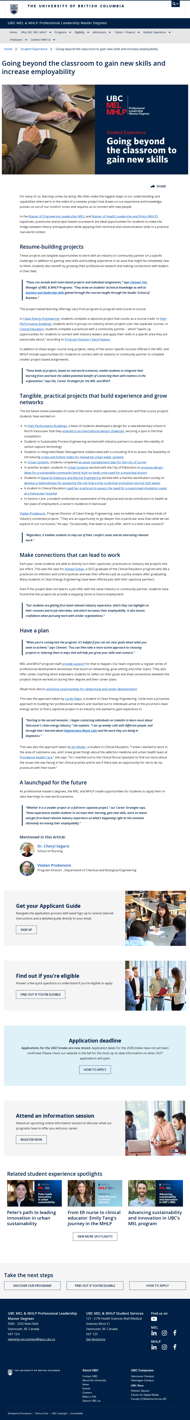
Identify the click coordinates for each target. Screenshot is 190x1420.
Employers (16, 39)
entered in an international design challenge (93, 431)
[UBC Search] (175, 5)
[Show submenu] (50, 32)
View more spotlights (95, 1236)
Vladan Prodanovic (32, 513)
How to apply (95, 1070)
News (85, 1384)
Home (13, 32)
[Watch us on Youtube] (154, 1318)
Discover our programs (32, 1286)
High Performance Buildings (47, 426)
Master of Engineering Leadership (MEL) (57, 216)
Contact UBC (90, 1376)
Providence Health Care (36, 757)
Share (161, 186)
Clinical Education (32, 329)
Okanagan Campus (142, 1380)
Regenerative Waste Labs (80, 731)
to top (178, 1410)
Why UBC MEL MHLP (34, 32)
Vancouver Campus (142, 1376)
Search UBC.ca (91, 1400)
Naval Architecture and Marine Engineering (71, 478)
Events (86, 1388)
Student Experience (154, 32)
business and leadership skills (45, 293)
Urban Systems (38, 462)
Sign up (26, 930)
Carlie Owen (73, 699)
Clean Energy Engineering (41, 319)
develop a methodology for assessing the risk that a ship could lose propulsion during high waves (92, 483)
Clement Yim (138, 282)
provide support (73, 664)
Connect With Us (41, 39)
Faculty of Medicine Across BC (149, 1398)
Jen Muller (78, 747)
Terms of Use (41, 1413)
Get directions (95, 1339)
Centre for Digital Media (145, 1394)
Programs (61, 32)
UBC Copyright (59, 1413)
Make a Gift (89, 1396)
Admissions (99, 32)
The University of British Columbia (16, 9)
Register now (31, 1140)
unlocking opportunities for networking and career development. (90, 689)
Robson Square (140, 1390)
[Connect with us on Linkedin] (154, 1333)
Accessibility (77, 1413)
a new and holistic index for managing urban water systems (82, 457)
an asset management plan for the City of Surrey (112, 462)
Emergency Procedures (20, 1413)
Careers (87, 1392)
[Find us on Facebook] (175, 1333)
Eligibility (80, 32)
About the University (94, 1380)
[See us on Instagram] (164, 1333)
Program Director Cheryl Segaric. (88, 339)
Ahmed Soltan (74, 569)
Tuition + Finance (124, 32)
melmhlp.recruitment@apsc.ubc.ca (31, 1339)
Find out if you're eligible (41, 994)
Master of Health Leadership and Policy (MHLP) (125, 216)
